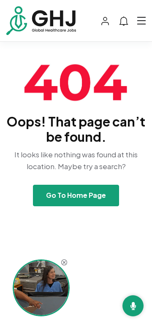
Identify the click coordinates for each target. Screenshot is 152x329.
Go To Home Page (76, 195)
